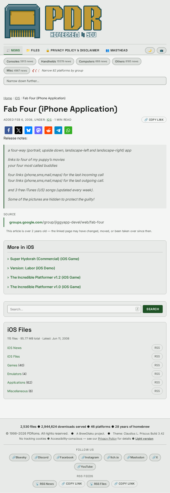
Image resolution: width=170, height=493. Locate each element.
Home (8, 98)
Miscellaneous (17, 391)
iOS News (14, 348)
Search (153, 309)
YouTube (85, 466)
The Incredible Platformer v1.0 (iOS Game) (45, 287)
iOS (17, 98)
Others (126, 61)
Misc (17, 70)
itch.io (113, 457)
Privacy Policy (107, 438)
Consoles (20, 61)
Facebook (64, 457)
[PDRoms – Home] (53, 21)
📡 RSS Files (98, 484)
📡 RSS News (45, 484)
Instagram (90, 457)
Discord (41, 457)
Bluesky (19, 457)
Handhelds (56, 61)
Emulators (14, 374)
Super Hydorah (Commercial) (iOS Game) (44, 259)
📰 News (13, 50)
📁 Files (33, 50)
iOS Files (13, 356)
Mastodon (135, 457)
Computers (93, 61)
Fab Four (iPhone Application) (60, 109)
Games (12, 365)
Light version (144, 438)
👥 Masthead (117, 50)
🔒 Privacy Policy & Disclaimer (72, 50)
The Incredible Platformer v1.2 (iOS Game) (45, 277)
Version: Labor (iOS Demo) (32, 268)
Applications (16, 382)
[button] (8, 130)
